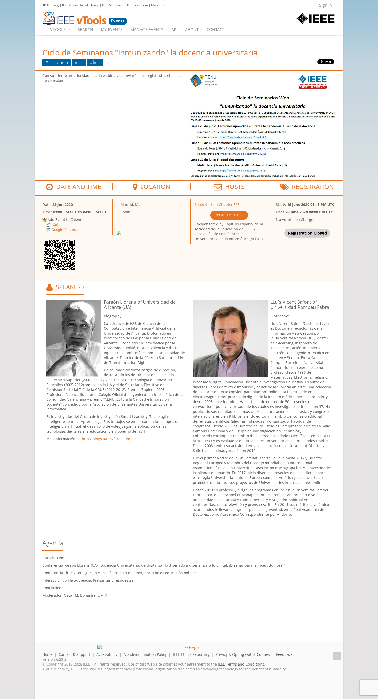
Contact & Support (74, 654)
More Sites (159, 5)
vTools (58, 29)
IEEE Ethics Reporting (191, 654)
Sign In (325, 5)
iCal (54, 224)
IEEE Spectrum (137, 5)
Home (47, 654)
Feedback (284, 654)
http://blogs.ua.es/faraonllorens (109, 438)
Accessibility (107, 654)
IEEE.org (53, 5)
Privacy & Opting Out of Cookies (242, 654)
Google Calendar (65, 229)
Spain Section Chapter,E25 (217, 204)
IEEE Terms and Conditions (241, 664)
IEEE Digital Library (80, 5)
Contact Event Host (229, 214)
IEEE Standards (113, 5)
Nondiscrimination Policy (145, 654)
